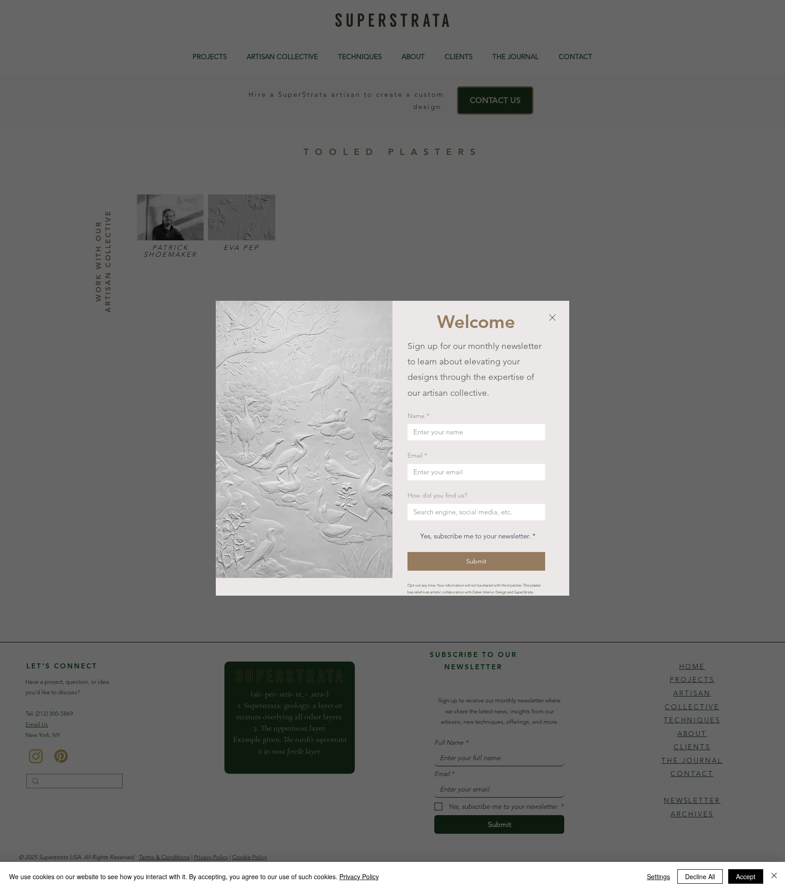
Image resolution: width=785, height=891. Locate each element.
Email (417, 455)
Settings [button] (658, 876)
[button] (552, 318)
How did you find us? (437, 495)
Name (418, 416)
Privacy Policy (359, 876)
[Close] (774, 876)
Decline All (700, 876)
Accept (745, 876)
